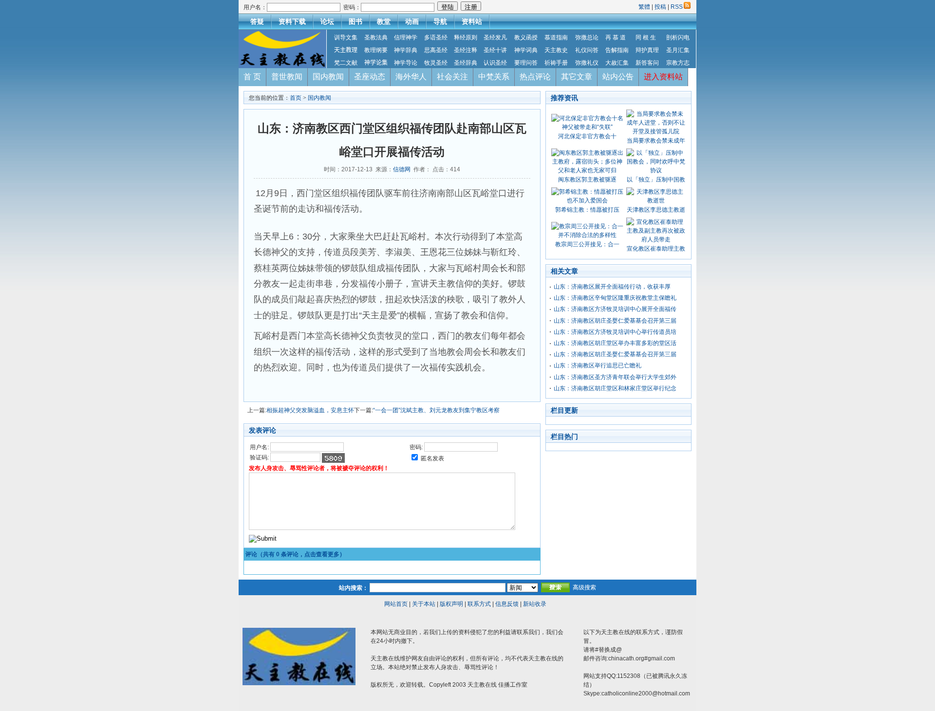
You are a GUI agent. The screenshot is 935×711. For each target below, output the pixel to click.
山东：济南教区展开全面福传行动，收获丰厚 (612, 286)
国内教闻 (328, 77)
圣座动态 (369, 77)
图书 (355, 21)
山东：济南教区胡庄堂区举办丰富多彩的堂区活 (615, 343)
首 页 (252, 77)
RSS (677, 6)
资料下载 (292, 21)
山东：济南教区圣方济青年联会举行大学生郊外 (615, 377)
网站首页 (396, 604)
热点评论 (535, 77)
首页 (295, 97)
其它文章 (576, 77)
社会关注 (452, 77)
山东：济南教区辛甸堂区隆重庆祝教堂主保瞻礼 (615, 297)
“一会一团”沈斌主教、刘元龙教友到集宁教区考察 (436, 410)
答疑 (257, 21)
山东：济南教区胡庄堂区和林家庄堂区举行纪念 (615, 388)
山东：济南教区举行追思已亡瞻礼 (597, 365)
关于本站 (423, 604)
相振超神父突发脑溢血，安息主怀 (310, 410)
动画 (412, 21)
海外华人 (411, 77)
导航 (440, 21)
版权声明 (451, 604)
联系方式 (479, 604)
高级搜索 (584, 587)
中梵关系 (493, 77)
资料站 (472, 21)
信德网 (402, 169)
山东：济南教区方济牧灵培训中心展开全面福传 (615, 309)
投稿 (660, 6)
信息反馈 (507, 604)
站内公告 (618, 77)
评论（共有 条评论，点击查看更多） (295, 554)
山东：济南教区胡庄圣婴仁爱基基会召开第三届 (615, 320)
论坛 (327, 21)
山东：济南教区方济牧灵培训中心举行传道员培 (615, 331)
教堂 (384, 21)
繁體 (645, 6)
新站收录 (534, 604)
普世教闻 (286, 77)
